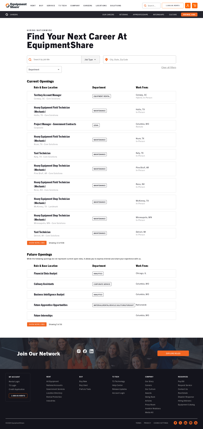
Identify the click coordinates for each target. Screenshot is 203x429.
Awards (148, 393)
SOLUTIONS (115, 5)
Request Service (185, 385)
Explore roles (173, 353)
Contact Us (183, 389)
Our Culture (150, 389)
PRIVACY (147, 423)
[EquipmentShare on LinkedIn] (91, 352)
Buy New (83, 381)
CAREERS (87, 5)
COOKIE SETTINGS (161, 423)
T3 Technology (118, 381)
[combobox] (139, 59)
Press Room (150, 404)
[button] (33, 5)
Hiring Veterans (184, 400)
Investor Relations (153, 408)
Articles (148, 400)
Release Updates (119, 389)
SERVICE (51, 5)
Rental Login (14, 381)
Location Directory (54, 393)
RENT (33, 5)
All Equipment (52, 381)
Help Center (117, 385)
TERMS (138, 423)
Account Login (118, 393)
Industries (50, 400)
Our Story (149, 381)
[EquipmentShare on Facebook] (84, 352)
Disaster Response (186, 397)
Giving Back (150, 397)
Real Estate (183, 393)
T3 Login (12, 385)
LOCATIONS (101, 5)
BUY (41, 5)
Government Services (55, 389)
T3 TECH (63, 5)
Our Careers (108, 14)
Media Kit (149, 412)
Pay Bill (181, 381)
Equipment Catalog (186, 404)
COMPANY (75, 5)
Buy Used (83, 385)
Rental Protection (54, 397)
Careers (14, 14)
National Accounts (54, 385)
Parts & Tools (85, 389)
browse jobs (189, 14)
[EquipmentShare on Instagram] (79, 352)
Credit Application (17, 389)
